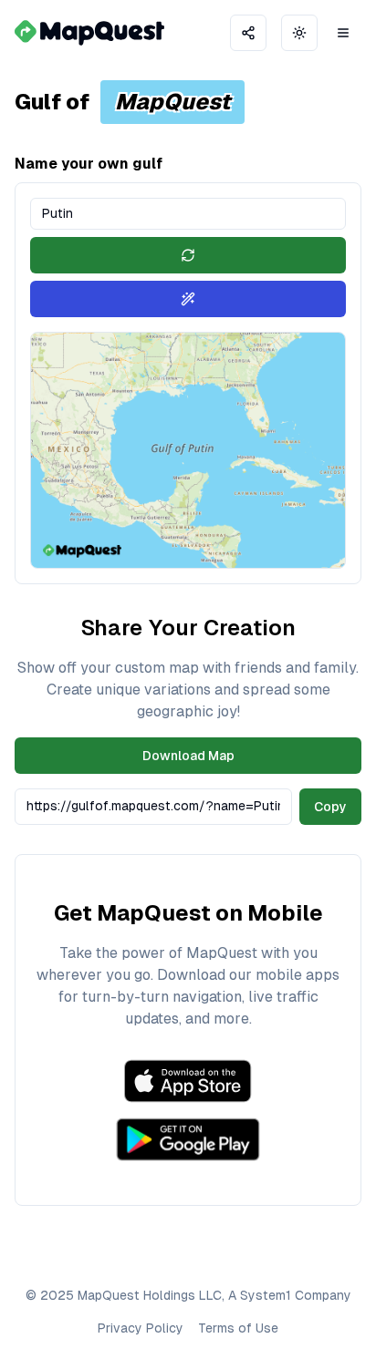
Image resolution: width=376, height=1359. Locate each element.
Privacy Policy (140, 1328)
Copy (330, 806)
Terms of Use (238, 1328)
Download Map (188, 755)
